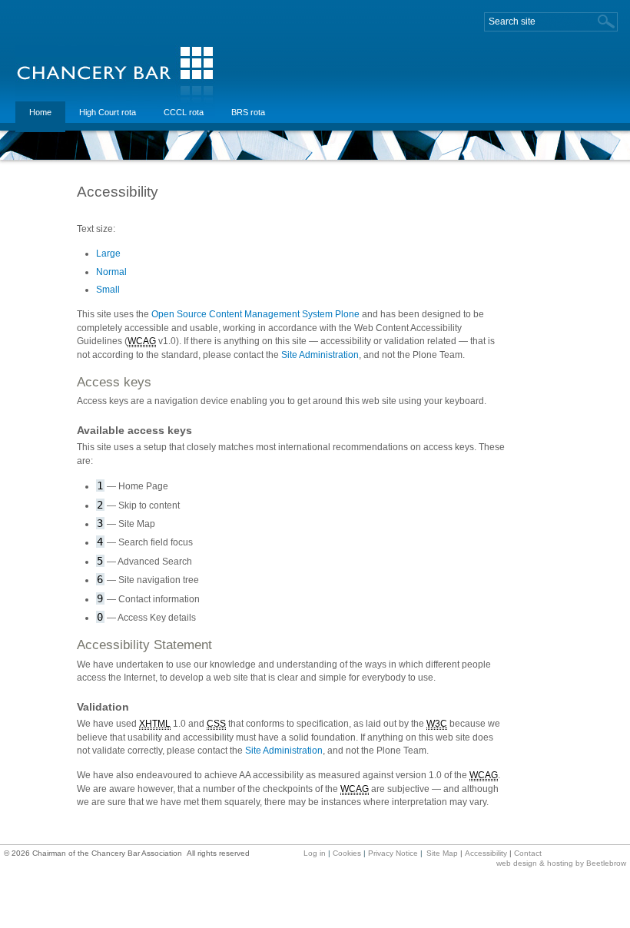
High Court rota (107, 112)
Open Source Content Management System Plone (255, 314)
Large (108, 253)
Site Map (442, 853)
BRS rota (248, 112)
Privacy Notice (393, 853)
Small (108, 289)
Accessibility (486, 853)
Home (40, 112)
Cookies (347, 853)
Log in (314, 853)
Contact (528, 853)
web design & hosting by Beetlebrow (561, 863)
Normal (111, 272)
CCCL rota (184, 112)
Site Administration (320, 355)
